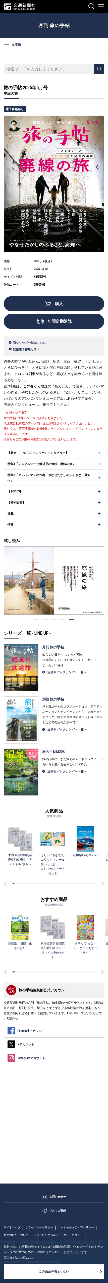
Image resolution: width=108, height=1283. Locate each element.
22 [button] (42, 883)
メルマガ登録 (57, 1210)
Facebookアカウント (31, 1031)
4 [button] (45, 619)
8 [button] (23, 883)
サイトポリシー (73, 1235)
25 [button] (46, 883)
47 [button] (77, 883)
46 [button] (75, 883)
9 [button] (24, 883)
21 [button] (41, 883)
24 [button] (45, 883)
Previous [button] (6, 883)
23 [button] (43, 883)
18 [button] (37, 883)
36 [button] (62, 883)
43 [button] (71, 883)
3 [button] (54, 619)
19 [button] (38, 883)
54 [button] (86, 883)
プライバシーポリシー (39, 1227)
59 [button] (93, 883)
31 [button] (55, 883)
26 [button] (48, 883)
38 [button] (64, 883)
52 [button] (84, 883)
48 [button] (78, 883)
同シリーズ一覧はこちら (29, 343)
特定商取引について (16, 1235)
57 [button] (90, 883)
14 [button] (31, 883)
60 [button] (95, 883)
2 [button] (62, 619)
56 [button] (89, 883)
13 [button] (30, 883)
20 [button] (39, 883)
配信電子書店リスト (26, 349)
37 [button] (63, 883)
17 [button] (35, 883)
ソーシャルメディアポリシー (76, 1227)
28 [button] (50, 883)
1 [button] (71, 619)
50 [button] (81, 883)
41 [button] (68, 883)
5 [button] (36, 619)
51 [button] (82, 883)
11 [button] (27, 883)
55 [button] (88, 883)
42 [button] (70, 883)
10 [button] (26, 883)
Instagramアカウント (31, 1058)
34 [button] (59, 883)
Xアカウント (26, 1044)
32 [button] (56, 883)
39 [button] (66, 883)
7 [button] (21, 883)
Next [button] (101, 883)
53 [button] (85, 883)
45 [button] (74, 883)
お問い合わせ (57, 1196)
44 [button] (73, 883)
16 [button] (34, 883)
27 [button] (49, 883)
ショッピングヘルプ (46, 1235)
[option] (54, 580)
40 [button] (67, 883)
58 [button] (92, 883)
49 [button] (79, 883)
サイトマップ (12, 1227)
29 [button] (52, 883)
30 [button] (53, 883)
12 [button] (28, 883)
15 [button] (32, 883)
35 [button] (60, 883)
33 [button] (57, 883)
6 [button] (20, 883)
